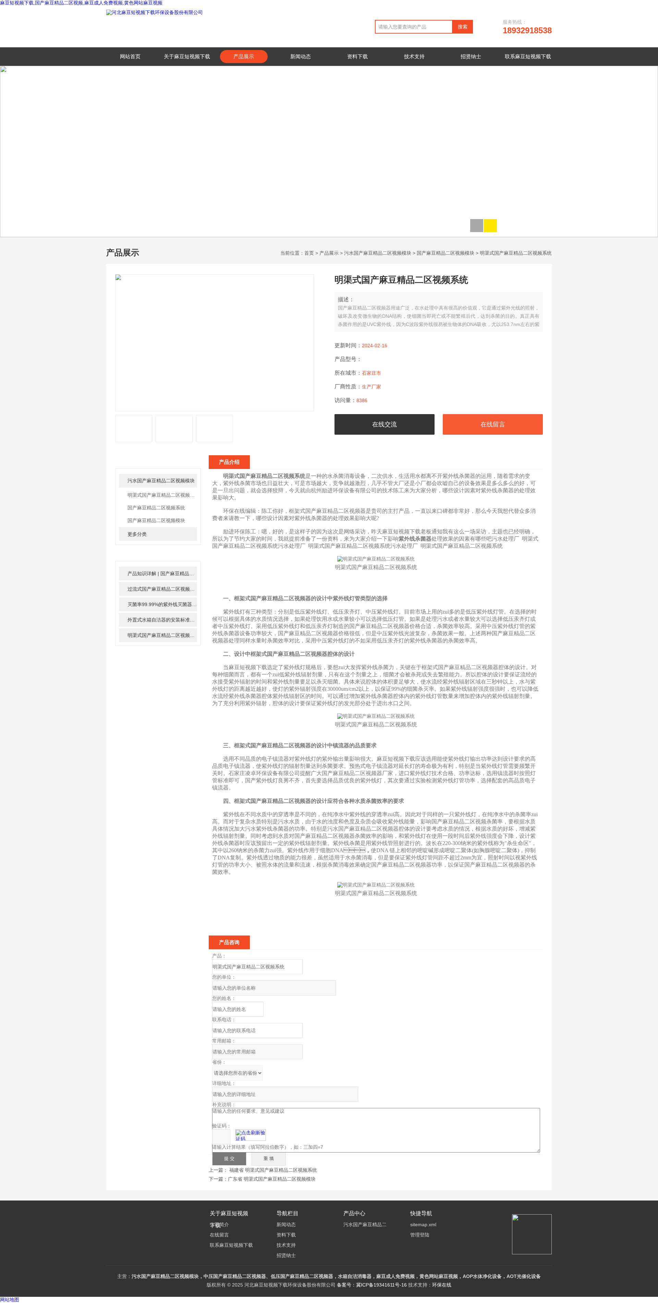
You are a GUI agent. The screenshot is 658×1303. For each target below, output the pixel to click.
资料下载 (357, 56)
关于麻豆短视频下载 (187, 56)
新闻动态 (300, 56)
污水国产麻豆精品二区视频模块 (377, 253)
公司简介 (219, 1224)
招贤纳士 (471, 56)
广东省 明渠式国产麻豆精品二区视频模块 (272, 1179)
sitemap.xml (423, 1224)
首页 (309, 253)
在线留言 (492, 424)
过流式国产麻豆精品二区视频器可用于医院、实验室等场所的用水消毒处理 (162, 589)
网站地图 (9, 1299)
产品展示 (243, 56)
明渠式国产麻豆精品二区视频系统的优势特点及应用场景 (162, 635)
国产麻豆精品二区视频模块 (445, 253)
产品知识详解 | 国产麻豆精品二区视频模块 (162, 573)
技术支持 (414, 56)
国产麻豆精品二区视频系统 (156, 507)
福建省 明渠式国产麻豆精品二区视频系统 (273, 1170)
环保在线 (441, 1285)
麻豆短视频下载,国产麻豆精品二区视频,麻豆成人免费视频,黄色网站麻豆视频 (81, 2)
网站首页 (130, 56)
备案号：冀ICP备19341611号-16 (372, 1285)
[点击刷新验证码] (250, 1135)
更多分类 (137, 534)
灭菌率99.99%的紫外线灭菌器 (162, 604)
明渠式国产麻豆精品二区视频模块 (162, 495)
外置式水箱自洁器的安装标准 (162, 620)
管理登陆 (419, 1235)
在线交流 (384, 424)
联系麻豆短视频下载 (528, 56)
